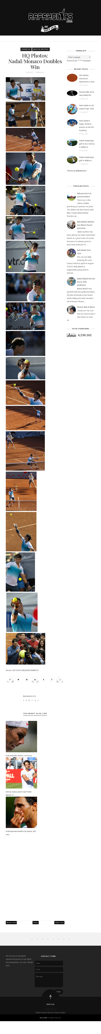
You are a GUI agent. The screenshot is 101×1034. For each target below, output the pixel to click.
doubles (26, 49)
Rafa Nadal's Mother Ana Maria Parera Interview (85, 225)
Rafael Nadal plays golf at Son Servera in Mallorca (86, 143)
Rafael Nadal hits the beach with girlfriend (86, 281)
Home (35, 922)
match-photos (41, 49)
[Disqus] (35, 877)
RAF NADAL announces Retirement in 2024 (86, 78)
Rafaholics (29, 696)
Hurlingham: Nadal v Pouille (19, 756)
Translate (86, 60)
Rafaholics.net (50, 1009)
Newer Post (11, 922)
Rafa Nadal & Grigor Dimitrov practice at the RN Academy (86, 126)
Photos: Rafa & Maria (86, 307)
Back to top (50, 1004)
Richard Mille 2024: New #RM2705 (86, 93)
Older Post (59, 922)
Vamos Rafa (44, 1018)
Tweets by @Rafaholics (76, 170)
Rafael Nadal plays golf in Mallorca (86, 159)
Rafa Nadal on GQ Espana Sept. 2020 (86, 107)
